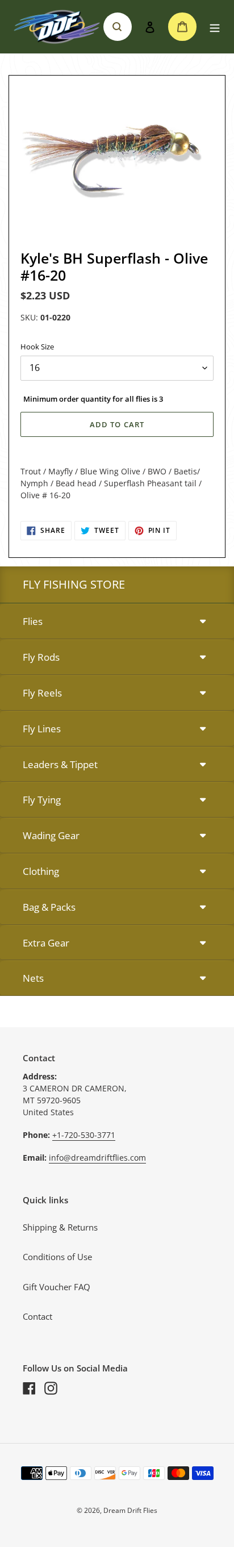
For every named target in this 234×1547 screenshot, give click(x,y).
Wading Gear (51, 835)
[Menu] (215, 27)
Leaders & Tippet (60, 764)
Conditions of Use (57, 1256)
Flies (33, 621)
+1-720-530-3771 (83, 1134)
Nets (33, 978)
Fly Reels (42, 692)
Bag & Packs (49, 907)
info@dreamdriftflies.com (97, 1157)
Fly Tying (42, 799)
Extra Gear (46, 942)
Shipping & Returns (60, 1227)
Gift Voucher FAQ (56, 1286)
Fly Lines (42, 728)
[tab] (117, 621)
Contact (37, 1316)
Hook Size (37, 346)
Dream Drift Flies (130, 1510)
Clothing (41, 871)
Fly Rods (41, 657)
